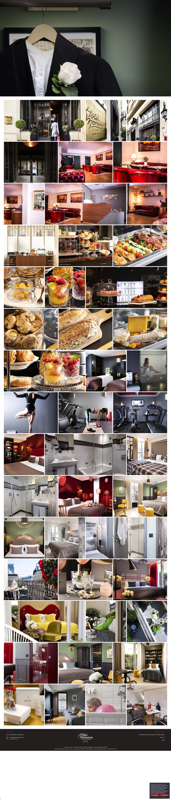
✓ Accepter (154, 795)
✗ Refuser (164, 795)
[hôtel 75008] (162, 740)
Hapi (74, 748)
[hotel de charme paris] (164, 740)
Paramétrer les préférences (160, 797)
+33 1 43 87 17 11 (13, 739)
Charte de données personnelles (100, 748)
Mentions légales (89, 748)
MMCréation (82, 748)
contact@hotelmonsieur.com (16, 737)
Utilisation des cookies (112, 748)
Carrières (162, 737)
